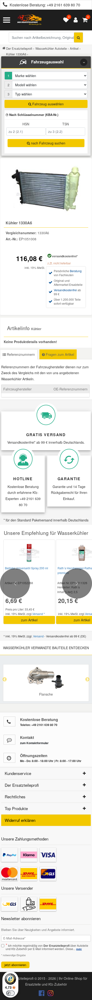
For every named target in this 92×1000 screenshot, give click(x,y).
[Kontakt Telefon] (9, 721)
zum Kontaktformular (34, 743)
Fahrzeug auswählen (47, 104)
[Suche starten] (78, 37)
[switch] (10, 993)
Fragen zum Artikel (59, 354)
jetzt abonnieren (15, 965)
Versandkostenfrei (65, 290)
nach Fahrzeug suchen (47, 143)
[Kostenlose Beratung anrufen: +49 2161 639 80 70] (3, 5)
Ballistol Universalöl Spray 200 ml (26, 568)
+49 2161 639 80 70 (63, 5)
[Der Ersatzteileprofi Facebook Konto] (42, 994)
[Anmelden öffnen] (74, 20)
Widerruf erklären (20, 820)
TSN (65, 124)
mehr (79, 949)
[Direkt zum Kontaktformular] (9, 740)
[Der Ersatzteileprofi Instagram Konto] (49, 994)
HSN (25, 124)
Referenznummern (20, 354)
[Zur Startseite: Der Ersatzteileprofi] (29, 20)
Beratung (76, 271)
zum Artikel (29, 620)
